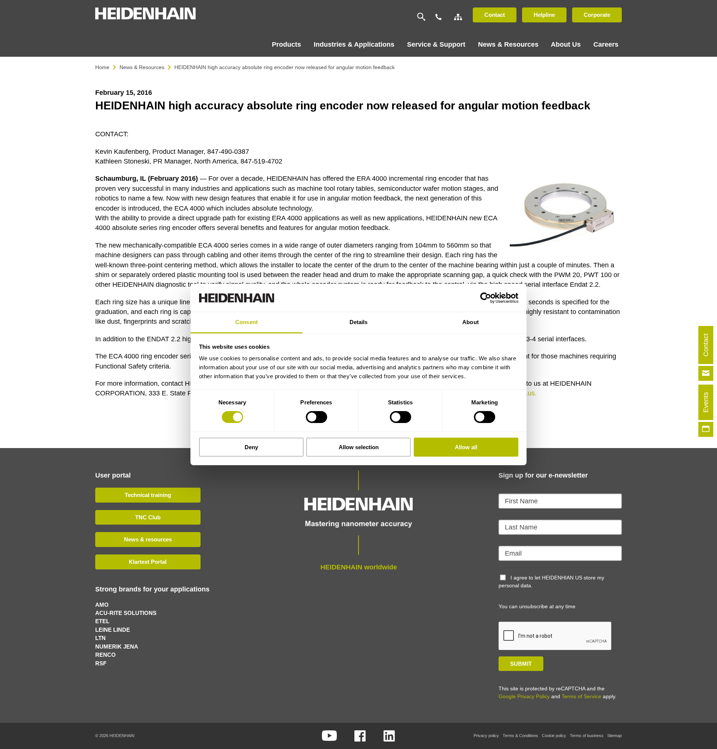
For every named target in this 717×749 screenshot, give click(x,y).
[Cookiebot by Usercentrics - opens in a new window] (485, 297)
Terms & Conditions (520, 735)
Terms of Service (581, 696)
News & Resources (142, 67)
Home (102, 67)
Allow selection (359, 447)
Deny (251, 447)
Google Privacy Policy (524, 696)
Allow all (466, 447)
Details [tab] (359, 322)
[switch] (316, 417)
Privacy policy (486, 735)
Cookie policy (554, 735)
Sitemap (614, 735)
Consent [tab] (246, 322)
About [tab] (470, 322)
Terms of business (586, 735)
